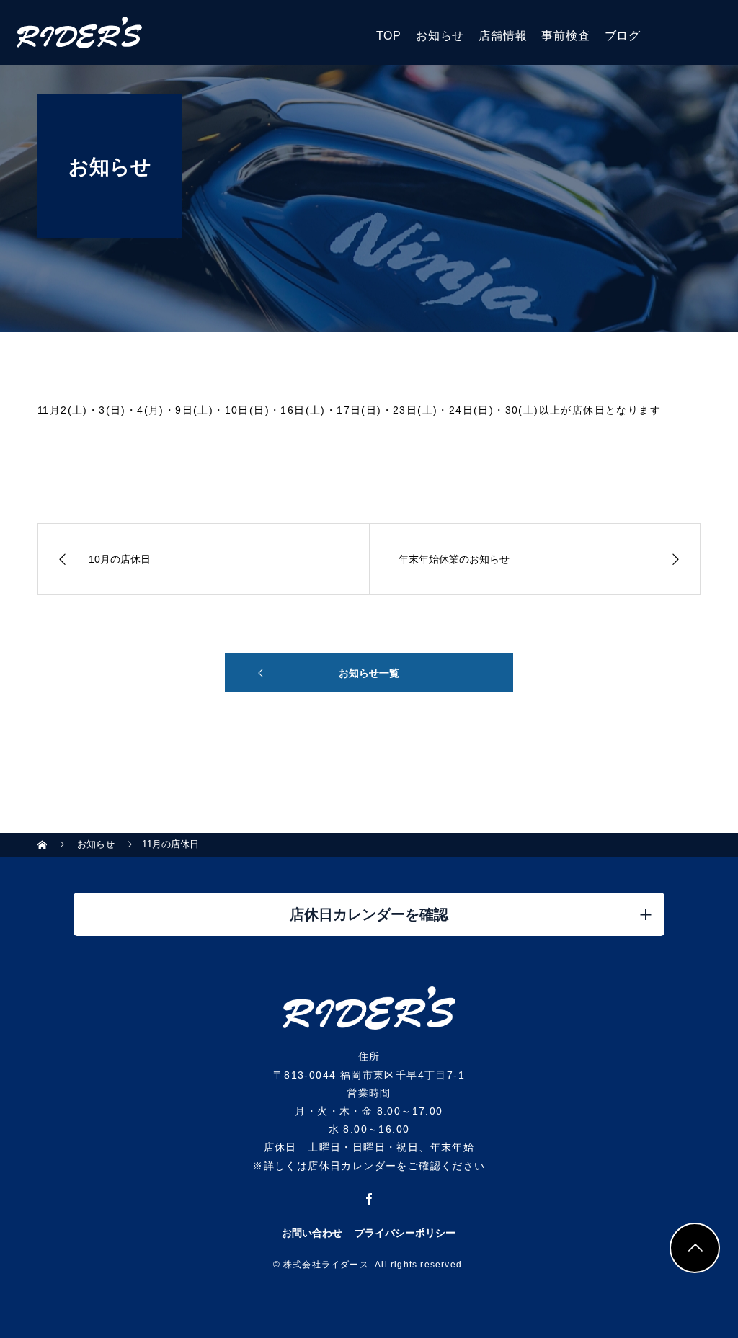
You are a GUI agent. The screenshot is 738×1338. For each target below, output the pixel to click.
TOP (388, 36)
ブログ (623, 36)
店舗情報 (503, 36)
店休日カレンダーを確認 (369, 914)
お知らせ (440, 36)
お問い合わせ (312, 1233)
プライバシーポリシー (405, 1233)
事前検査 (565, 36)
